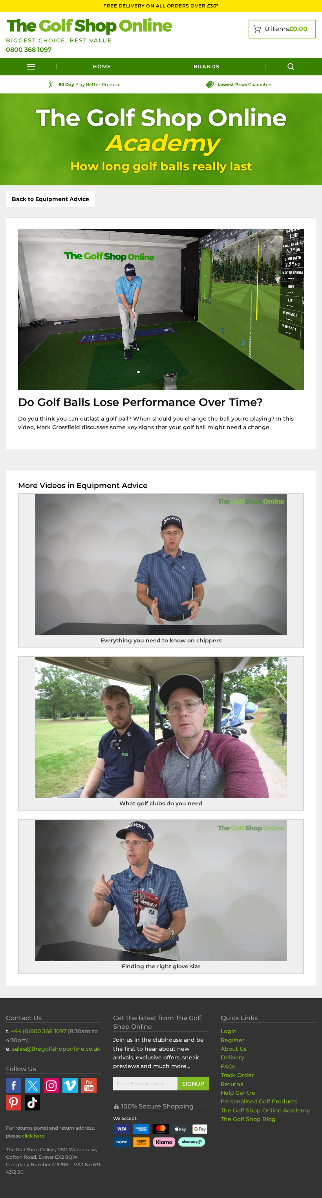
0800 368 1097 (29, 49)
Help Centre (238, 1092)
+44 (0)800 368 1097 (38, 1031)
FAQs (228, 1066)
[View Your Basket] (282, 29)
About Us (234, 1048)
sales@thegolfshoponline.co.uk (56, 1048)
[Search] (290, 66)
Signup (193, 1083)
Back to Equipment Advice (50, 199)
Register (233, 1040)
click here (33, 1136)
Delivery (232, 1057)
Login (229, 1031)
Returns (232, 1084)
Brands (207, 66)
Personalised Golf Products (259, 1101)
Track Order (237, 1075)
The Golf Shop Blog (248, 1119)
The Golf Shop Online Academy (265, 1110)
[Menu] (31, 66)
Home (102, 66)
